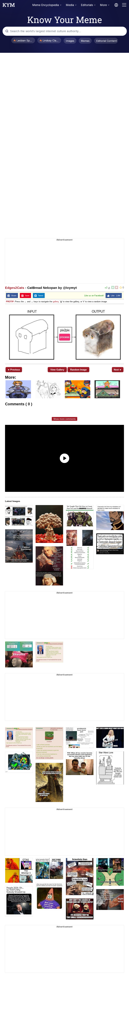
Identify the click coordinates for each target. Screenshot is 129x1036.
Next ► (118, 369)
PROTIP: (10, 301)
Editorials (87, 5)
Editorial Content (106, 40)
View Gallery (57, 369)
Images (70, 40)
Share (13, 296)
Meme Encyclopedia (45, 5)
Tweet (40, 296)
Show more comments (64, 419)
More (103, 5)
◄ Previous (13, 369)
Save (26, 296)
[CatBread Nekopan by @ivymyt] (64, 333)
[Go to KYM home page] (9, 5)
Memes (85, 40)
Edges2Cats (14, 287)
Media (70, 5)
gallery (56, 301)
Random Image (78, 369)
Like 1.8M (114, 296)
